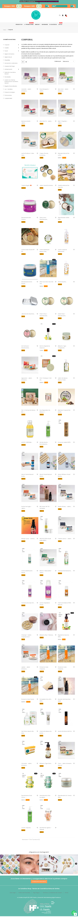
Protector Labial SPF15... (64, 442)
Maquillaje (7, 60)
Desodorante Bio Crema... (26, 218)
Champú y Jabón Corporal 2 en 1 (26, 636)
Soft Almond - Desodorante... (25, 347)
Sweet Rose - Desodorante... (62, 314)
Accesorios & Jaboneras (11, 63)
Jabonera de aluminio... (28, 314)
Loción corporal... (26, 827)
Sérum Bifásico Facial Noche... (64, 475)
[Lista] (26, 61)
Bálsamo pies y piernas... (47, 635)
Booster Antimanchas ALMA (64, 700)
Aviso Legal (13, 892)
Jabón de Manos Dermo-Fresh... (62, 379)
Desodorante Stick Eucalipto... (45, 796)
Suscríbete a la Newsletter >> (28, 1)
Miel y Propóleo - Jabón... (63, 122)
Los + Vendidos (8, 89)
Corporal (7, 45)
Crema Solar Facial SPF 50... (28, 250)
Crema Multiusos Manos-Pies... (44, 250)
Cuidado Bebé (8, 98)
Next (76, 863)
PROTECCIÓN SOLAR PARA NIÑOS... (45, 539)
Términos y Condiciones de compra (52, 892)
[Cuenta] (62, 15)
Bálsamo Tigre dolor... (46, 763)
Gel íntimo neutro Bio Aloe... (27, 732)
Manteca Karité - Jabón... (26, 122)
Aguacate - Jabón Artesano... (26, 379)
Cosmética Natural (9, 39)
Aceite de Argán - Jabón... (26, 507)
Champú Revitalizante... (65, 571)
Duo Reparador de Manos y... (45, 411)
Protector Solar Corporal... (44, 668)
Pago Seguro (36, 892)
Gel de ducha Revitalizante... (44, 443)
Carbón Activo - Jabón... (65, 538)
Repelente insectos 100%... (63, 636)
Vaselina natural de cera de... (63, 186)
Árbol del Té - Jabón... (46, 121)
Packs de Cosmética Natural (10, 73)
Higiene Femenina (9, 54)
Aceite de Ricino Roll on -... (65, 732)
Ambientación (8, 69)
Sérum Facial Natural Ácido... (27, 475)
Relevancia (68, 61)
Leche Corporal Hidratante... (62, 250)
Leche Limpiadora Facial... (45, 603)
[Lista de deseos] (37, 89)
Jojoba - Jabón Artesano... (25, 668)
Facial (6, 51)
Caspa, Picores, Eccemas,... (44, 154)
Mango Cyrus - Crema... (28, 538)
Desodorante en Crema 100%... (64, 796)
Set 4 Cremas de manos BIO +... (28, 411)
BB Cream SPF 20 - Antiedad (45, 507)
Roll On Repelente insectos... (45, 347)
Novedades (8, 77)
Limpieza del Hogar (10, 66)
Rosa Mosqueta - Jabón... (45, 90)
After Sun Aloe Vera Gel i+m (46, 282)
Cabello (7, 48)
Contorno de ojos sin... (28, 603)
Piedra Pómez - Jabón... (65, 506)
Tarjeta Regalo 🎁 (26, 185)
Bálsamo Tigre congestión (62, 347)
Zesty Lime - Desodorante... (44, 218)
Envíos (66, 892)
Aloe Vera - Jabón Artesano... (63, 90)
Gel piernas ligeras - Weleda (45, 828)
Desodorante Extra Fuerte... (26, 282)
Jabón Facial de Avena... (47, 185)
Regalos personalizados (11, 86)
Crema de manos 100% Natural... (64, 603)
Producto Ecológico (10, 92)
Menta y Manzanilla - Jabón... (46, 571)
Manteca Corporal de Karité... (64, 411)
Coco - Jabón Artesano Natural (65, 764)
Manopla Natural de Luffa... (63, 154)
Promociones (8, 95)
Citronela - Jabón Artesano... (26, 764)
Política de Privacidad (24, 892)
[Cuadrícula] (22, 61)
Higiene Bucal (8, 57)
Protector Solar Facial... (28, 699)
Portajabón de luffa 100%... (45, 700)
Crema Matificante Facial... (26, 571)
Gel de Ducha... (62, 282)
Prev (2, 863)
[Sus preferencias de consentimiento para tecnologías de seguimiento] (75, 914)
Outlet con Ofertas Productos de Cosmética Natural (11, 81)
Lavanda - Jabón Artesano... (26, 90)
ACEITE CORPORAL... (26, 442)
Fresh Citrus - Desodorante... (44, 314)
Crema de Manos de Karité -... (46, 732)
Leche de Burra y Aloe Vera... (27, 154)
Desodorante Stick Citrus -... (26, 796)
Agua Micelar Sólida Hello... (63, 218)
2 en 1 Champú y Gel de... (45, 379)
